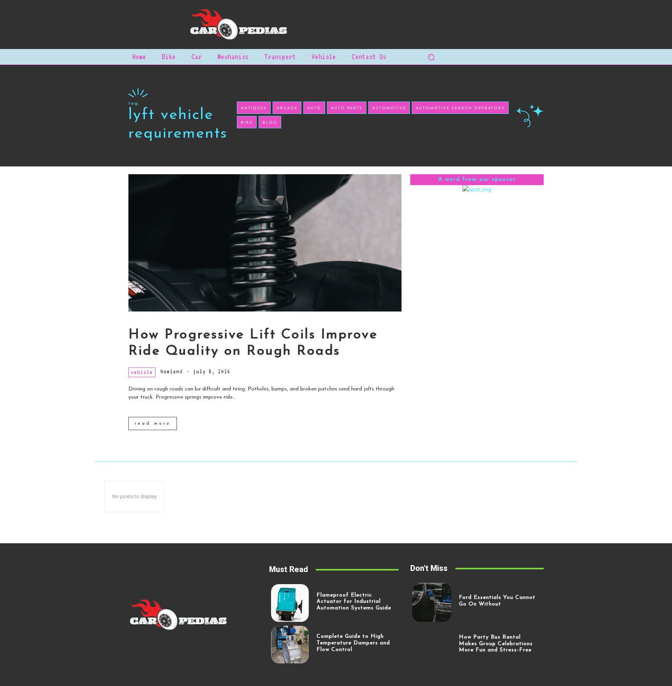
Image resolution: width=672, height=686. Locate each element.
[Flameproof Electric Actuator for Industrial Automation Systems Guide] (290, 603)
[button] (431, 57)
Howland (171, 371)
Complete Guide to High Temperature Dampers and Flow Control (353, 643)
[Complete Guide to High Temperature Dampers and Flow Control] (290, 644)
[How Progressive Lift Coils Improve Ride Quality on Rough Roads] (265, 243)
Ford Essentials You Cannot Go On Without (497, 601)
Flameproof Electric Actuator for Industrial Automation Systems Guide (354, 601)
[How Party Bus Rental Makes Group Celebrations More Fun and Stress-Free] (431, 645)
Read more (153, 423)
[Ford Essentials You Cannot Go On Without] (431, 602)
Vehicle (142, 372)
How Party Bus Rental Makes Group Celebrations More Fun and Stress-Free (496, 643)
